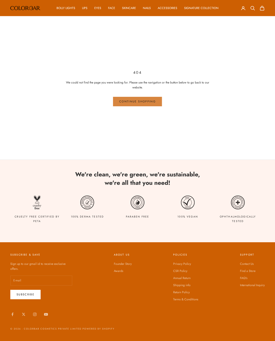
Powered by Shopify (98, 328)
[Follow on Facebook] (12, 314)
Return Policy (181, 292)
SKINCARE (129, 8)
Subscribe (25, 294)
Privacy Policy (182, 264)
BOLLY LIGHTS (66, 8)
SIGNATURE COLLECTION (201, 8)
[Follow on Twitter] (23, 314)
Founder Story (123, 264)
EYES (97, 8)
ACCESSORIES (167, 8)
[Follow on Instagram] (35, 314)
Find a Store (247, 271)
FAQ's (244, 278)
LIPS (84, 8)
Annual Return (182, 278)
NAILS (147, 8)
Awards (118, 271)
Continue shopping (137, 101)
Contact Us (247, 264)
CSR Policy (180, 271)
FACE (111, 8)
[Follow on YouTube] (46, 314)
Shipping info (182, 285)
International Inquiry (252, 285)
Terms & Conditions (185, 299)
